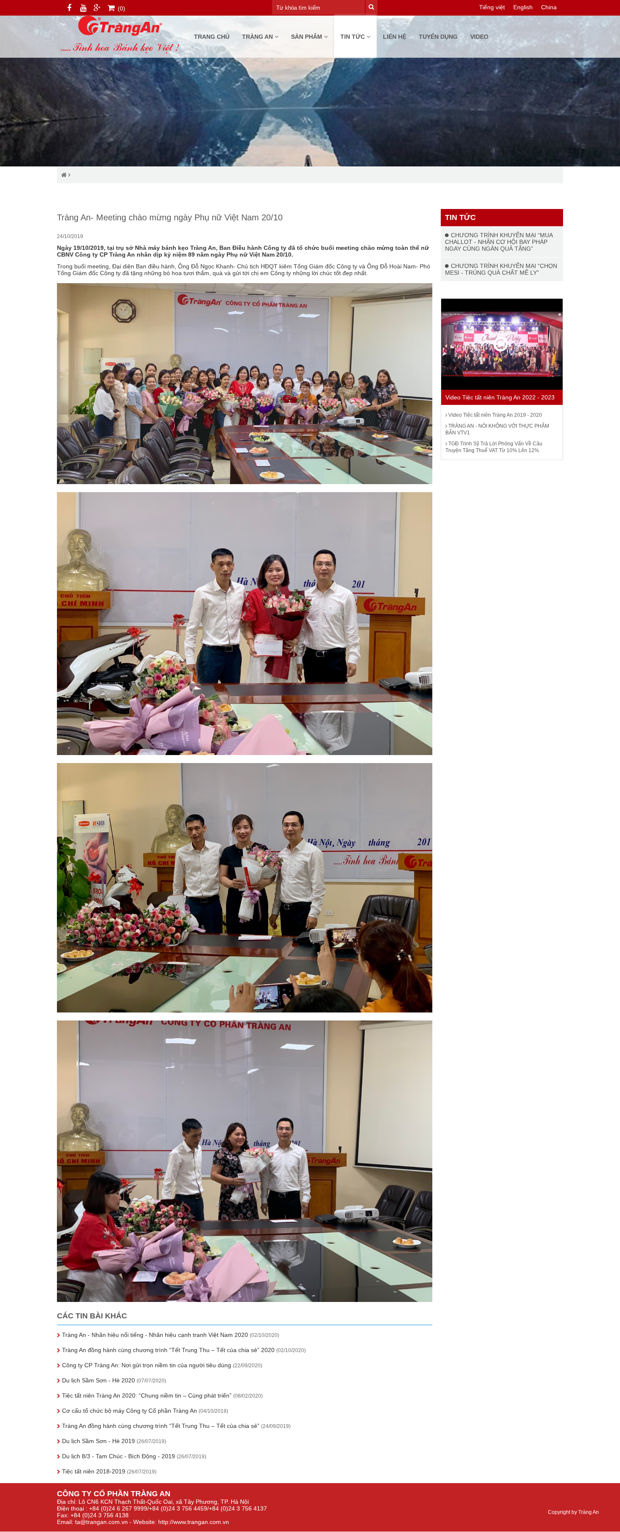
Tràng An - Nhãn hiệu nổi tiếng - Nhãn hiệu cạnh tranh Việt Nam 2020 (169, 1334)
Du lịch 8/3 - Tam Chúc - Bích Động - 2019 (133, 1456)
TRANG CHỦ (211, 36)
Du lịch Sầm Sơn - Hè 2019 (113, 1441)
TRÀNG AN (258, 36)
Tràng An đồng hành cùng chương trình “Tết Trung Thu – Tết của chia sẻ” (175, 1425)
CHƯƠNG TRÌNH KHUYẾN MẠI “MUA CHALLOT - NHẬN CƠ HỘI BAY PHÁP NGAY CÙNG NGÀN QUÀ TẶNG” (499, 242)
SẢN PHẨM (307, 36)
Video (479, 36)
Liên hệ (394, 36)
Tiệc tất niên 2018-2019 (108, 1471)
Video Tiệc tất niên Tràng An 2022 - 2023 (500, 397)
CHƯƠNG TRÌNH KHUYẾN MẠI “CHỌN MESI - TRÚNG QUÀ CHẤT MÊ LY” (501, 269)
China (549, 7)
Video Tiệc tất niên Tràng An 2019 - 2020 (494, 415)
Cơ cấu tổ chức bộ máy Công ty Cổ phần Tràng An (144, 1410)
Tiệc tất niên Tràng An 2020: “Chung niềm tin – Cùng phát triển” (161, 1395)
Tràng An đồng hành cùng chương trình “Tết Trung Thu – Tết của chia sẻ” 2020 (183, 1350)
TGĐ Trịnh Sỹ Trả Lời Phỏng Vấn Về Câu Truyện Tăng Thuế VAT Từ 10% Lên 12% (493, 447)
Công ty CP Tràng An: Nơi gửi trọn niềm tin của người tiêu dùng (161, 1365)
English (523, 7)
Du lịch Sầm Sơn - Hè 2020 (113, 1380)
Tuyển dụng (438, 36)
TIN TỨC (353, 36)
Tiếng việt (492, 7)
